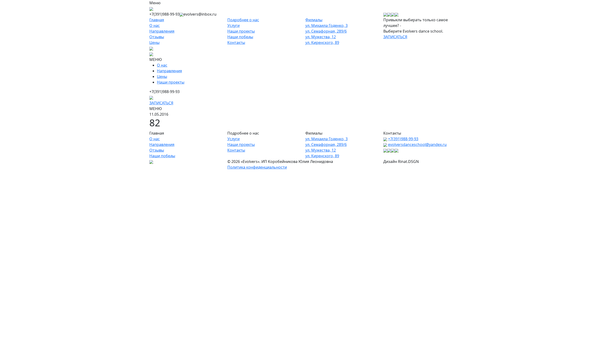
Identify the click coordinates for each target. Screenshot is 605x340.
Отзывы (156, 36)
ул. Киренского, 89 (322, 42)
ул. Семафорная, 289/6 (326, 31)
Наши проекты (241, 31)
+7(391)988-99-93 (403, 138)
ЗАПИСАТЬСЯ (395, 36)
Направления (161, 31)
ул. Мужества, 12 (320, 36)
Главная (156, 19)
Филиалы (313, 19)
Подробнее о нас (243, 19)
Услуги (233, 25)
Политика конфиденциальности (257, 167)
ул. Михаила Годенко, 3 (326, 25)
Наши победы (240, 36)
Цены (154, 42)
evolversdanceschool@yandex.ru (417, 144)
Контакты (236, 42)
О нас (154, 25)
